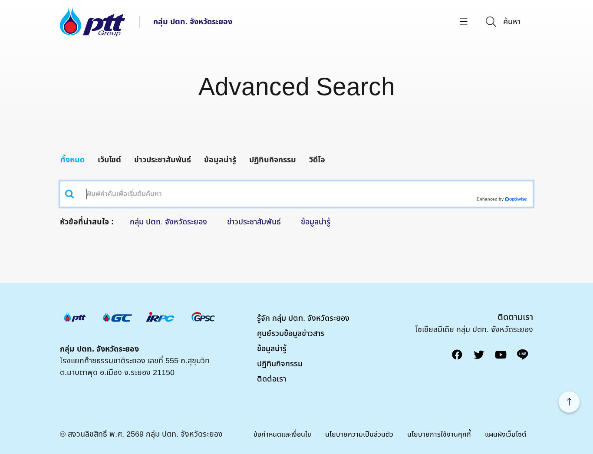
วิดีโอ (317, 160)
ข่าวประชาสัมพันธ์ (162, 160)
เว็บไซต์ (109, 160)
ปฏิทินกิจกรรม (272, 160)
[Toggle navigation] (463, 22)
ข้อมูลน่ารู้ (220, 160)
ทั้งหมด (72, 160)
